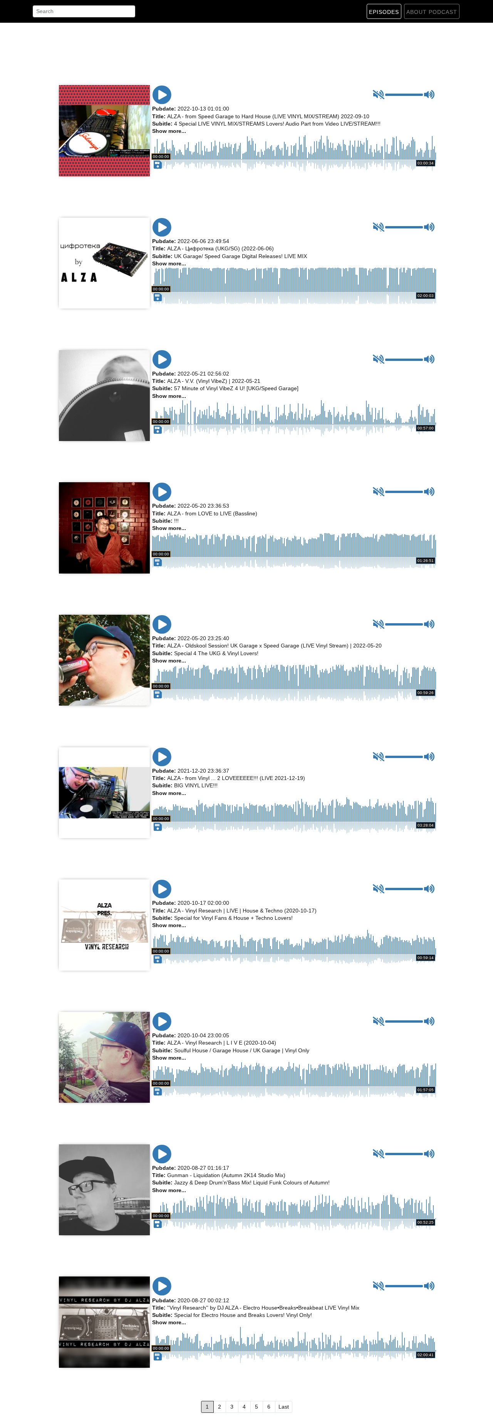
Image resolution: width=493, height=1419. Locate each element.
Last (283, 1407)
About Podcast (431, 12)
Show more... (169, 131)
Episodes (384, 12)
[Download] (157, 198)
